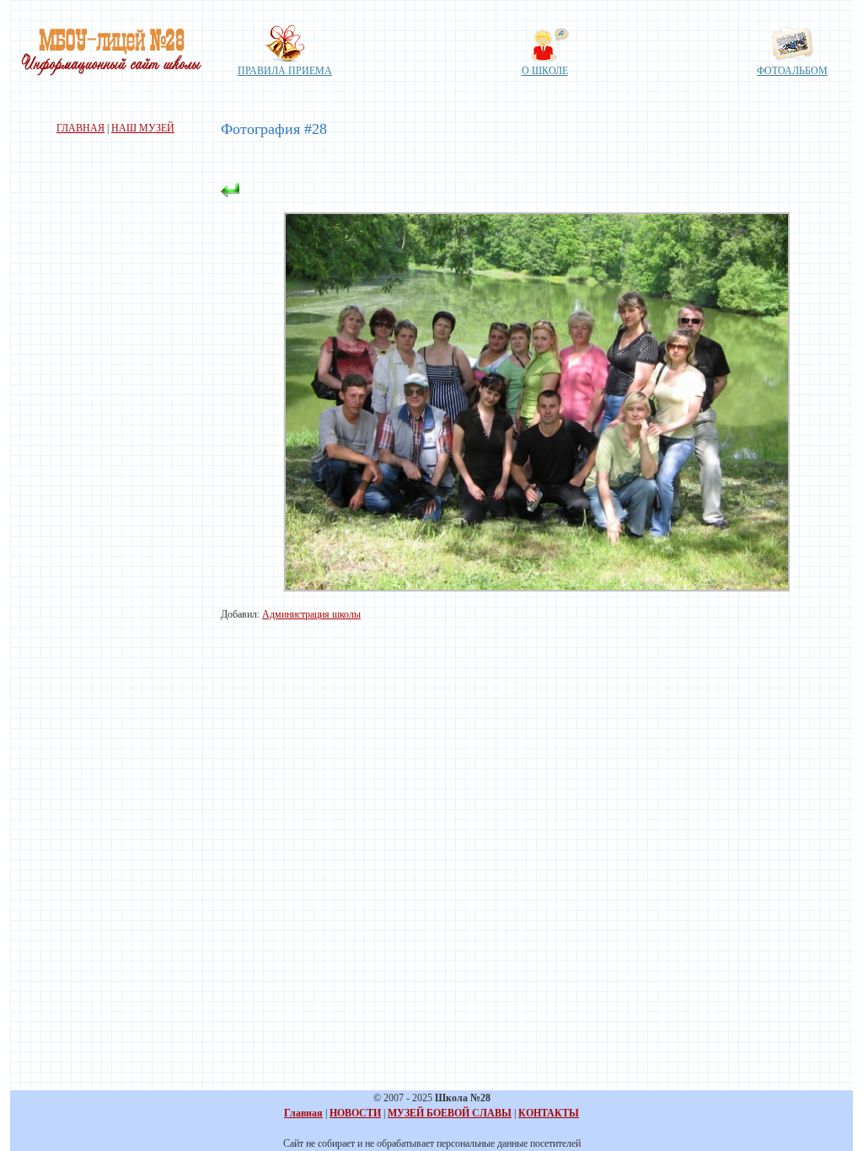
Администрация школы (311, 614)
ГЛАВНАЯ (80, 128)
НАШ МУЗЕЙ (142, 128)
